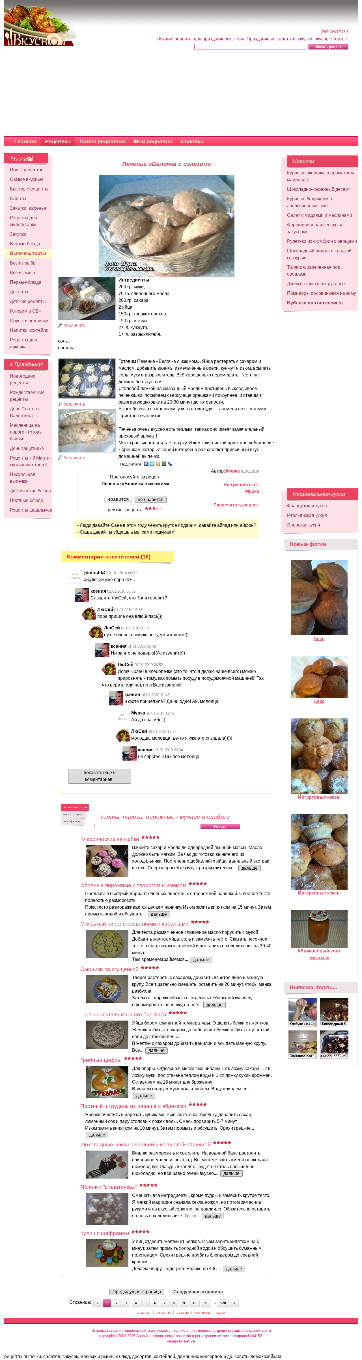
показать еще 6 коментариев (100, 776)
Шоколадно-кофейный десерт (318, 189)
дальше (250, 868)
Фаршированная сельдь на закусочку (315, 228)
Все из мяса (22, 272)
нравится (118, 499)
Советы (192, 141)
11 (206, 1303)
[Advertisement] (181, 93)
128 (223, 1303)
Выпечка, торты (28, 253)
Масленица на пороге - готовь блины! (26, 432)
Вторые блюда (25, 243)
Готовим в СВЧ (26, 311)
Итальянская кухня (307, 515)
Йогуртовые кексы (319, 797)
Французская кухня (307, 505)
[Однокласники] (158, 463)
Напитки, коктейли (29, 330)
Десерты (19, 291)
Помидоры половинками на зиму (321, 293)
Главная (25, 141)
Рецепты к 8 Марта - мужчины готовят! (31, 461)
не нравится (150, 499)
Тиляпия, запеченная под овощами (313, 270)
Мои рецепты (153, 141)
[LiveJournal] (170, 463)
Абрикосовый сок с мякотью (319, 954)
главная (143, 1312)
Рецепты (58, 141)
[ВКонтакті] (146, 463)
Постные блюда (26, 500)
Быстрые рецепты (29, 189)
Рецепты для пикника (23, 343)
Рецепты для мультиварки (23, 221)
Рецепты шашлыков (31, 510)
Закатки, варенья (28, 208)
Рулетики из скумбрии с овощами (322, 241)
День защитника (27, 448)
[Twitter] (152, 463)
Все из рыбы (23, 263)
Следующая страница (198, 1291)
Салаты (18, 198)
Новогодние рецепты (22, 379)
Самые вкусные (27, 179)
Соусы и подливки (29, 320)
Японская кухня (303, 525)
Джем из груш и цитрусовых (316, 283)
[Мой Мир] (164, 463)
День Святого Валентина (24, 412)
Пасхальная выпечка (22, 478)
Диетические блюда (30, 490)
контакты (202, 1312)
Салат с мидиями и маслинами (319, 215)
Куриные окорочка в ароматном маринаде (320, 176)
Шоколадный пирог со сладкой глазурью (319, 254)
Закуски (18, 234)
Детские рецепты (28, 301)
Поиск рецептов (102, 141)
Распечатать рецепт (236, 505)
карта (220, 1312)
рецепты (163, 1312)
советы (182, 1312)
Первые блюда (25, 282)
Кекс (319, 638)
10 (195, 1303)
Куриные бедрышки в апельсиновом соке (309, 202)
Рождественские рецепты (27, 396)
